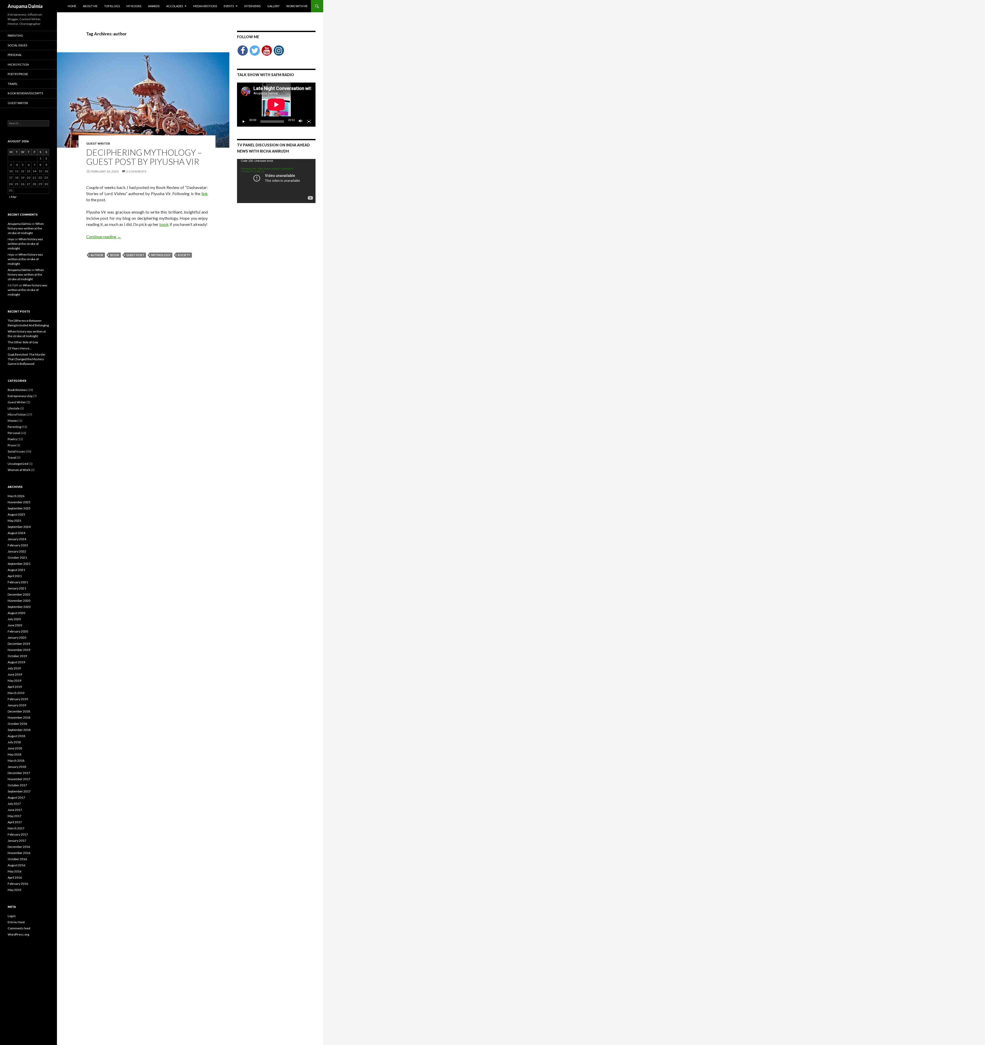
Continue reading (103, 236)
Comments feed (19, 928)
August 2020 (16, 613)
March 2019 (16, 693)
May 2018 (14, 754)
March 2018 (16, 760)
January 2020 (17, 637)
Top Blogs (112, 6)
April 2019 (15, 687)
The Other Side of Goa (23, 342)
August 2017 (16, 797)
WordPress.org (18, 934)
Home (72, 6)
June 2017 (15, 810)
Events (229, 6)
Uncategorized (18, 464)
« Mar (13, 197)
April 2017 (15, 822)
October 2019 (17, 656)
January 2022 (17, 551)
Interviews (252, 6)
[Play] (243, 121)
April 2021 (15, 576)
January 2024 (17, 539)
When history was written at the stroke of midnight (26, 228)
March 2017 (16, 828)
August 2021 (16, 570)
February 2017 (18, 834)
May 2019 (14, 680)
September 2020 (19, 607)
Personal (15, 54)
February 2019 (18, 699)
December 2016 (19, 847)
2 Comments (136, 171)
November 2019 (19, 650)
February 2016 (18, 884)
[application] (276, 105)
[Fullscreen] (308, 121)
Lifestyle (13, 408)
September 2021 (19, 564)
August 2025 (16, 514)
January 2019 (17, 705)
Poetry (12, 439)
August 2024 (16, 533)
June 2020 (15, 625)
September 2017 (19, 791)
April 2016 (15, 877)
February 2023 (18, 545)
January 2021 (17, 588)
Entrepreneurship (20, 396)
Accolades (174, 6)
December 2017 (19, 773)
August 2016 (16, 865)
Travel (13, 83)
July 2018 (14, 742)
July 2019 (14, 668)
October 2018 (17, 724)
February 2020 (18, 631)
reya (11, 239)
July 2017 (14, 804)
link (204, 193)
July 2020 (14, 619)
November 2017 (19, 779)
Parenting (15, 35)
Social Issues (17, 45)
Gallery (273, 6)
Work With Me (297, 6)
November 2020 (19, 600)
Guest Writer (98, 143)
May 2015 (14, 890)
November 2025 (19, 502)
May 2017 (14, 816)
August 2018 (16, 736)
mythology (161, 255)
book (164, 224)
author (97, 255)
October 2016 (17, 859)
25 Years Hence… (20, 348)
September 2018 (19, 730)
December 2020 (19, 594)
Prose (12, 445)
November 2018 (19, 717)
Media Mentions (205, 6)
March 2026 (16, 496)
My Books (133, 6)
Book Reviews (17, 390)
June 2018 (15, 748)
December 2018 (19, 711)
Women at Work (19, 470)
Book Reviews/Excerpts (25, 93)
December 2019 (19, 644)
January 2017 (17, 840)
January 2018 (17, 767)
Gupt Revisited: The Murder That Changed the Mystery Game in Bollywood (27, 359)
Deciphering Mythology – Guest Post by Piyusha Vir (144, 157)
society (184, 255)
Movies (13, 421)
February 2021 (18, 582)
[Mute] (300, 121)
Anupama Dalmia (25, 6)
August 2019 (16, 662)
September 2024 (19, 527)
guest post (135, 255)
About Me (90, 6)
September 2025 (19, 508)
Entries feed (16, 922)
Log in (12, 916)
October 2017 (17, 785)
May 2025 (14, 520)
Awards (154, 6)
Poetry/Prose (18, 74)
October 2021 (17, 557)
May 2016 (14, 871)
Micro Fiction (18, 64)
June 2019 (15, 674)
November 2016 (19, 853)
